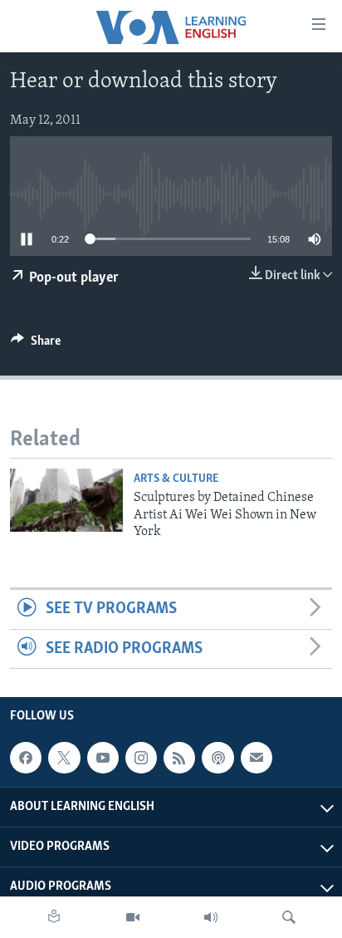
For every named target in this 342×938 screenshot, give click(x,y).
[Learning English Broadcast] (211, 917)
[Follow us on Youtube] (103, 757)
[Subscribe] (256, 757)
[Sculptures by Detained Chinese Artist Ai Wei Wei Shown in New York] (66, 500)
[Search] (289, 917)
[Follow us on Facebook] (26, 757)
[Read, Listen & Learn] (54, 917)
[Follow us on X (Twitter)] (64, 757)
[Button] (36, 345)
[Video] (133, 917)
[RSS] (179, 757)
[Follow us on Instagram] (141, 757)
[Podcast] (217, 757)
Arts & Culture (176, 479)
